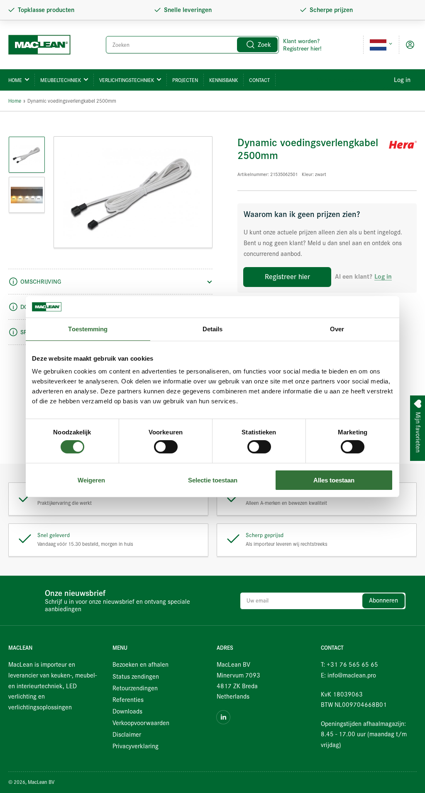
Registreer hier (287, 276)
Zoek (264, 44)
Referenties (128, 700)
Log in (402, 80)
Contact (259, 80)
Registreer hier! (302, 48)
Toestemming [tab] (87, 329)
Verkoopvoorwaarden (140, 723)
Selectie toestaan (212, 480)
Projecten (185, 80)
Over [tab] (337, 329)
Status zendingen (135, 676)
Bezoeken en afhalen (140, 664)
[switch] (166, 446)
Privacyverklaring (135, 746)
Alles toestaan (333, 480)
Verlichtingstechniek (126, 80)
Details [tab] (213, 329)
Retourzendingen (135, 688)
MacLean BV (41, 782)
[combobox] (192, 44)
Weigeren (91, 480)
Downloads (127, 711)
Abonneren (383, 600)
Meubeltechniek (60, 80)
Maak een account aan (347, 80)
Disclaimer (126, 734)
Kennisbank (223, 80)
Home (15, 80)
